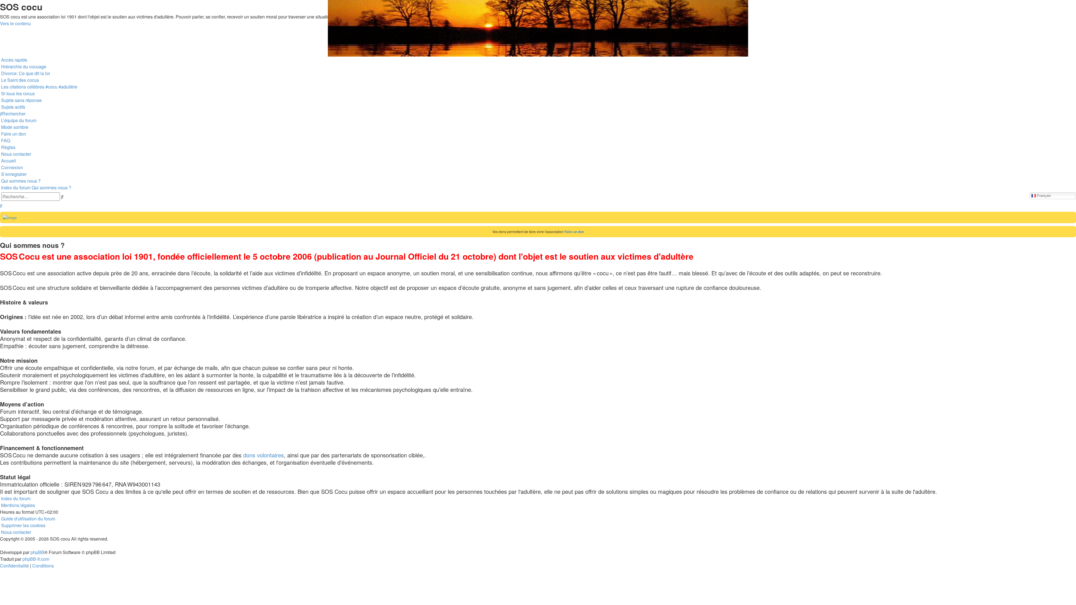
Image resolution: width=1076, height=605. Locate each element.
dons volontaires (263, 455)
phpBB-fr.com (35, 559)
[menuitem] (23, 66)
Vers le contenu (15, 23)
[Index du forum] (3, 1)
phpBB (37, 552)
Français (1043, 195)
